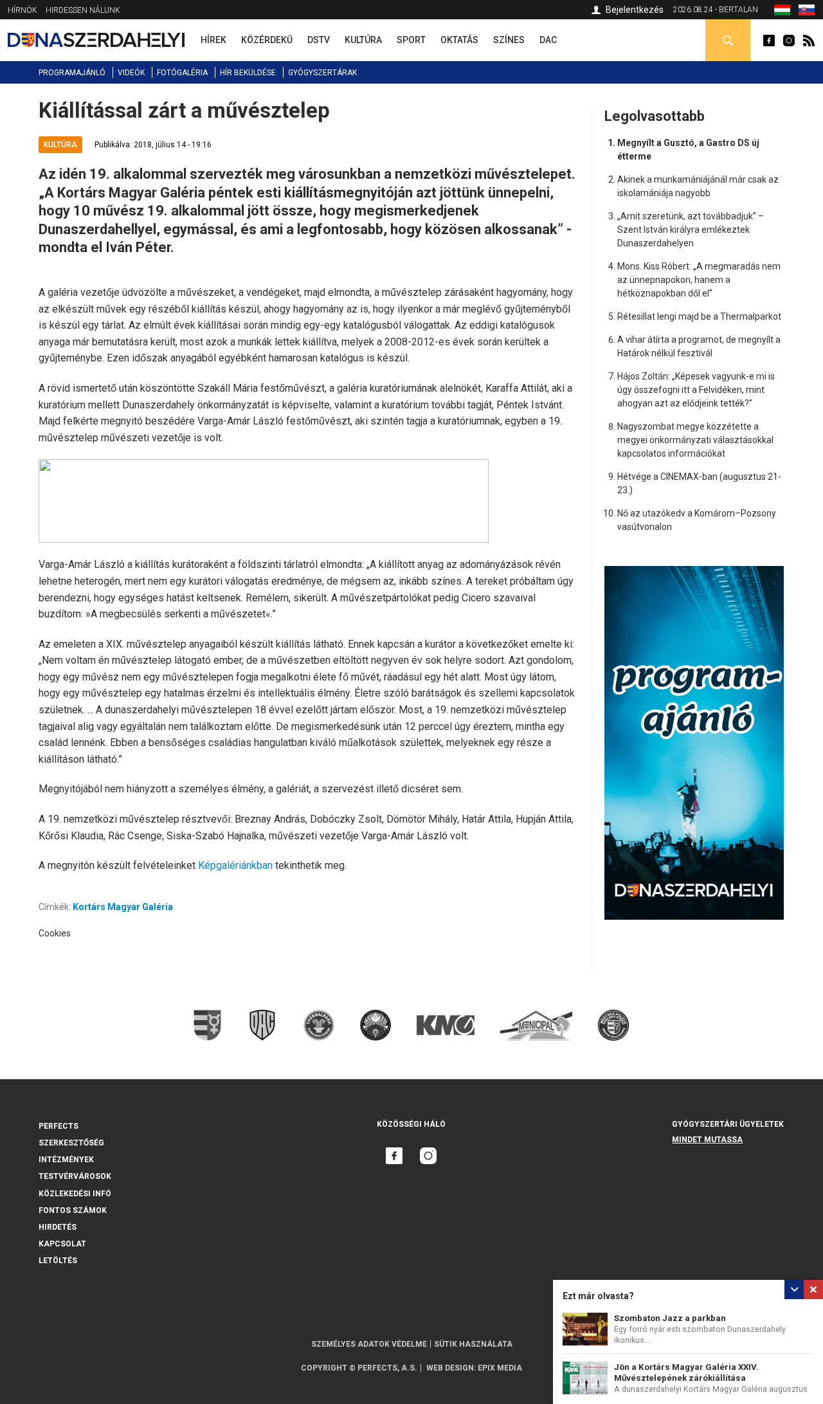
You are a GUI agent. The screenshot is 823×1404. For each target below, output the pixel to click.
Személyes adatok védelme (369, 1344)
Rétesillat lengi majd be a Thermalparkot (699, 316)
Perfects (58, 1126)
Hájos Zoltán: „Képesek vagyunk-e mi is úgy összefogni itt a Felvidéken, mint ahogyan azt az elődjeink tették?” (696, 389)
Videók (131, 72)
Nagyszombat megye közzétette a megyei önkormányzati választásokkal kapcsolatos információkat (695, 440)
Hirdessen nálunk (83, 10)
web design (450, 1367)
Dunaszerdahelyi (769, 40)
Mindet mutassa (707, 1139)
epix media (500, 1367)
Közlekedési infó (75, 1193)
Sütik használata (473, 1344)
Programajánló (72, 72)
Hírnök (22, 10)
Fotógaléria (182, 72)
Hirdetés (58, 1227)
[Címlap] (96, 40)
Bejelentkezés (635, 10)
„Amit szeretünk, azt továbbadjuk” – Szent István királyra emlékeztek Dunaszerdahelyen (690, 229)
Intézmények (66, 1159)
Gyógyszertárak (322, 72)
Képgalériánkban (236, 865)
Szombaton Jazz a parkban (670, 1318)
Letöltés (58, 1260)
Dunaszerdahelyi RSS (809, 40)
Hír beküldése (248, 72)
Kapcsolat (62, 1243)
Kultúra (60, 144)
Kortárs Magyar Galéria (123, 907)
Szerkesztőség (71, 1142)
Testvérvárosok (75, 1176)
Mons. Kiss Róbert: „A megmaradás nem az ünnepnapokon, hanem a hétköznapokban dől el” (699, 279)
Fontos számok (73, 1210)
